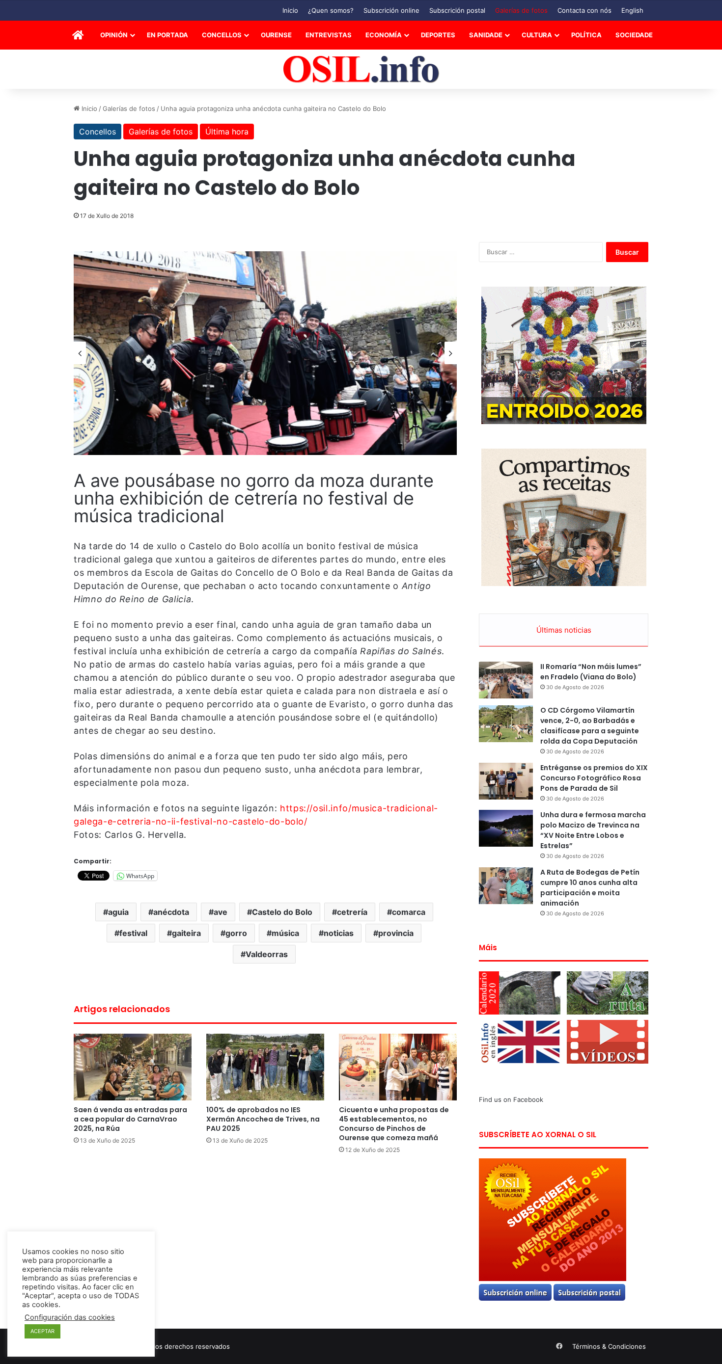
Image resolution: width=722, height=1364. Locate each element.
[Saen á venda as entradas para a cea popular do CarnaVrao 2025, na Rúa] (133, 1067)
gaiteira (186, 933)
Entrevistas (328, 35)
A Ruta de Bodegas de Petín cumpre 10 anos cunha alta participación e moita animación (589, 887)
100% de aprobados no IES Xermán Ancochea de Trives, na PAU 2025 (263, 1119)
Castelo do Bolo (282, 912)
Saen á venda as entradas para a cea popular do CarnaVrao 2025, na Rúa (130, 1119)
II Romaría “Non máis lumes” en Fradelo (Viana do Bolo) (590, 672)
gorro (236, 933)
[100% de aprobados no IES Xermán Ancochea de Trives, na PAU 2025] (265, 1067)
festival (133, 933)
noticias (339, 933)
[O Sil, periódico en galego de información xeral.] (361, 69)
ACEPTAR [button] (42, 1331)
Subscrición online (391, 10)
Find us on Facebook (511, 1099)
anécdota (171, 912)
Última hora (227, 131)
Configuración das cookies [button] (70, 1317)
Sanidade (485, 35)
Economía (383, 35)
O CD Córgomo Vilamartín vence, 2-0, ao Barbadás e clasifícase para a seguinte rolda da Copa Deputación (589, 725)
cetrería (352, 912)
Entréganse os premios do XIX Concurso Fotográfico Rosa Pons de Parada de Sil (594, 778)
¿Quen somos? (331, 10)
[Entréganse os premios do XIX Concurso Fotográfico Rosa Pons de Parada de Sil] (506, 781)
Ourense (276, 35)
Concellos (222, 35)
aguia (118, 912)
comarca (408, 912)
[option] (265, 353)
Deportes (438, 35)
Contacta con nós (584, 10)
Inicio (290, 10)
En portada (167, 35)
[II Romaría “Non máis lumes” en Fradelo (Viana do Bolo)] (506, 680)
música (285, 933)
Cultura (537, 35)
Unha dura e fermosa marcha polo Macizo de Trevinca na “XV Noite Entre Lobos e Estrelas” (593, 830)
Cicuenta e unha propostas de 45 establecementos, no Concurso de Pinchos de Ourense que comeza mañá (394, 1124)
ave (220, 912)
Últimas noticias (563, 630)
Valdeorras (267, 954)
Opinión (114, 35)
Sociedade (634, 35)
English (632, 10)
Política (586, 35)
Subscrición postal (457, 10)
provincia (396, 933)
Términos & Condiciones (609, 1346)
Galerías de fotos (521, 10)
